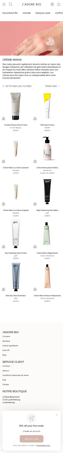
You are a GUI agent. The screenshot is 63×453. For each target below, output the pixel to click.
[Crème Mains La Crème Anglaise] (15, 191)
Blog (4, 355)
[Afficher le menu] (4, 4)
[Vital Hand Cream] (47, 106)
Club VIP (6, 350)
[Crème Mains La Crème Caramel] (15, 149)
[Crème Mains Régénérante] (47, 234)
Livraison (6, 366)
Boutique (6, 341)
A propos (6, 336)
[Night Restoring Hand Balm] (47, 191)
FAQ (4, 380)
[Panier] (59, 4)
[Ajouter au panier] (3, 118)
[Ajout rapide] (35, 161)
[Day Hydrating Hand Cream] (15, 234)
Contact (5, 384)
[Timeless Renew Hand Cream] (15, 106)
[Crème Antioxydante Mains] (47, 149)
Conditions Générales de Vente (15, 375)
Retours (5, 370)
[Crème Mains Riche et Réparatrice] (47, 277)
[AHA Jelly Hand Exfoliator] (15, 277)
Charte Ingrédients (10, 345)
